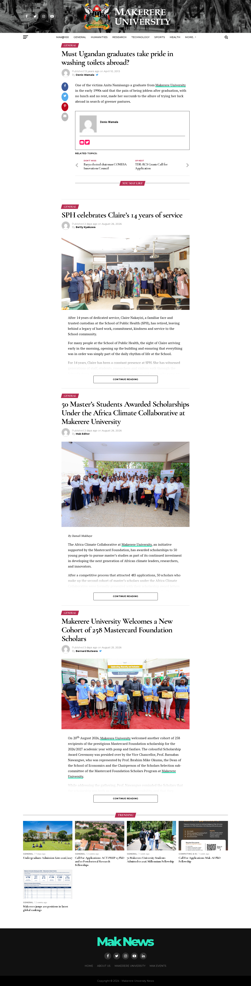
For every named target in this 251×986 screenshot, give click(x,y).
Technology (140, 37)
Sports (159, 37)
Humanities (99, 37)
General (80, 37)
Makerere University (170, 85)
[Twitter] (87, 143)
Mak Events (158, 965)
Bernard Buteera (87, 651)
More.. (189, 37)
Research (119, 37)
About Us (103, 965)
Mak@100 (62, 37)
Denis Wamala (85, 74)
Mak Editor (83, 433)
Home (89, 965)
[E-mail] (82, 143)
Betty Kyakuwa (85, 227)
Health (175, 37)
